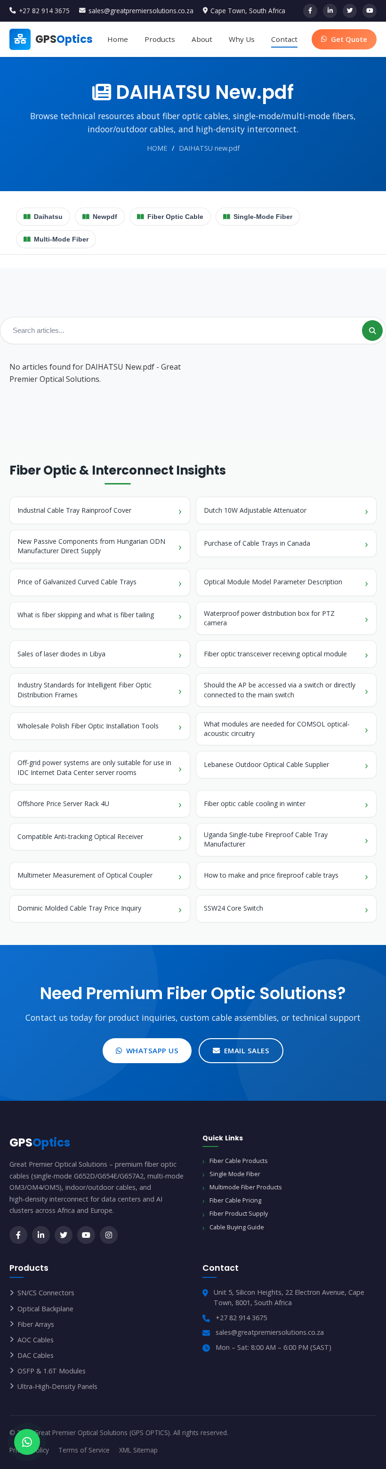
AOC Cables (35, 1339)
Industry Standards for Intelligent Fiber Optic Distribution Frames (84, 689)
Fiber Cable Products (238, 1161)
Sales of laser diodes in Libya (61, 653)
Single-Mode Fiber (262, 216)
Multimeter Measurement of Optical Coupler (85, 875)
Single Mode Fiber (234, 1174)
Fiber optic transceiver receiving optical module (275, 653)
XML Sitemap (138, 1449)
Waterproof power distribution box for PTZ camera (269, 618)
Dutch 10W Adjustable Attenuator (255, 510)
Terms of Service (84, 1449)
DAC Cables (35, 1355)
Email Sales (247, 1050)
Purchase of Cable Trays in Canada (257, 543)
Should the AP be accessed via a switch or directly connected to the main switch (279, 689)
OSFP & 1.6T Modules (51, 1370)
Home (117, 39)
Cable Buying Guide (236, 1227)
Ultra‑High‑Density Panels (57, 1386)
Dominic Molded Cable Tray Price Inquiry (79, 908)
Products (160, 39)
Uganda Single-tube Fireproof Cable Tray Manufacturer (266, 839)
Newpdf (105, 216)
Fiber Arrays (35, 1324)
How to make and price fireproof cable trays (271, 875)
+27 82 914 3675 (44, 10)
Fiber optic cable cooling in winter (255, 803)
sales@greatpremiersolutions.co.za (140, 10)
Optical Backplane (45, 1308)
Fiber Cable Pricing (235, 1200)
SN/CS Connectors (45, 1292)
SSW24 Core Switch (233, 908)
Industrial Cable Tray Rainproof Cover (74, 510)
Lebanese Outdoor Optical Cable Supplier (266, 764)
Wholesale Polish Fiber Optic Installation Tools (88, 725)
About (202, 39)
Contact (284, 39)
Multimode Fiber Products (245, 1187)
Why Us (242, 39)
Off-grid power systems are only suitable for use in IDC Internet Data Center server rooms (94, 767)
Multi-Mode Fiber (61, 239)
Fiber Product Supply (238, 1214)
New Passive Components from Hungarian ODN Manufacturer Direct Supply (91, 546)
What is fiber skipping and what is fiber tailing (85, 614)
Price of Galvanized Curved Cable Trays (77, 581)
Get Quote (349, 39)
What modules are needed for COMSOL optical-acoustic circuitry (277, 728)
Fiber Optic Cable (175, 216)
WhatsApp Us (152, 1050)
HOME (157, 148)
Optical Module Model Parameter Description (273, 581)
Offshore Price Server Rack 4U (63, 803)
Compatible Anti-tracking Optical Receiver (80, 836)
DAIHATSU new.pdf (209, 148)
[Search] (372, 330)
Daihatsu (48, 216)
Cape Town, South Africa (247, 10)
